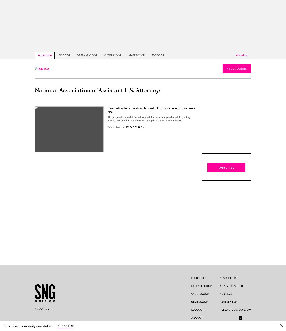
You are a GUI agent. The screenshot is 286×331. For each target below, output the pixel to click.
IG (239, 317)
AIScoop (64, 55)
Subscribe (239, 68)
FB (221, 317)
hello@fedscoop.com (235, 309)
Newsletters (228, 278)
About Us (42, 308)
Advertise (241, 55)
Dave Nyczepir (135, 126)
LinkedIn (234, 317)
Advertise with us (232, 286)
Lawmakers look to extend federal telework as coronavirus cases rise (151, 110)
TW (228, 317)
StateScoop (136, 55)
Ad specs (226, 293)
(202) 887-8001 (229, 301)
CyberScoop (113, 55)
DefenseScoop (87, 55)
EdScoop (157, 55)
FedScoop (45, 55)
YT (245, 317)
